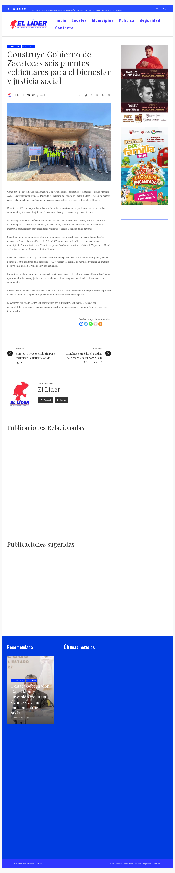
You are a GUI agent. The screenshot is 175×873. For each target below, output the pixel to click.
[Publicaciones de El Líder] (9, 95)
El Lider (73, 706)
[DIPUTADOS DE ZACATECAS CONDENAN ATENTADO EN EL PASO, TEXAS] (18, 612)
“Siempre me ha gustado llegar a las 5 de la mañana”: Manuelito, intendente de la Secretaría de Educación (93, 627)
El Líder (19, 95)
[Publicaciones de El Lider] (65, 706)
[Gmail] (95, 324)
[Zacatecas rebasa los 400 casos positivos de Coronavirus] (89, 573)
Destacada (14, 46)
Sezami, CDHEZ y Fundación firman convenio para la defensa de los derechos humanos (58, 589)
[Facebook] (156, 8)
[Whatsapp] (91, 324)
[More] (100, 324)
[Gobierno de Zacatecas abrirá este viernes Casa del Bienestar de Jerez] (80, 459)
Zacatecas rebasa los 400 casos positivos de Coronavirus (92, 591)
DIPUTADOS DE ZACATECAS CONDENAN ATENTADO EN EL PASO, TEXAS (23, 629)
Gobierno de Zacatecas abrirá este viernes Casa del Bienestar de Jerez (84, 479)
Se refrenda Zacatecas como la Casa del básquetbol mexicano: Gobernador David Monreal (83, 525)
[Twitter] (86, 324)
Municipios (28, 46)
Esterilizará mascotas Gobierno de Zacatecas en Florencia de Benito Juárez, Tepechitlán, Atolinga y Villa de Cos (31, 525)
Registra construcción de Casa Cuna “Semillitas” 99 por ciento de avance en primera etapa (59, 627)
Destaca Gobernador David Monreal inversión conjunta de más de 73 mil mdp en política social (31, 480)
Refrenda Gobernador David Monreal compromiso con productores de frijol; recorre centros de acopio (23, 589)
